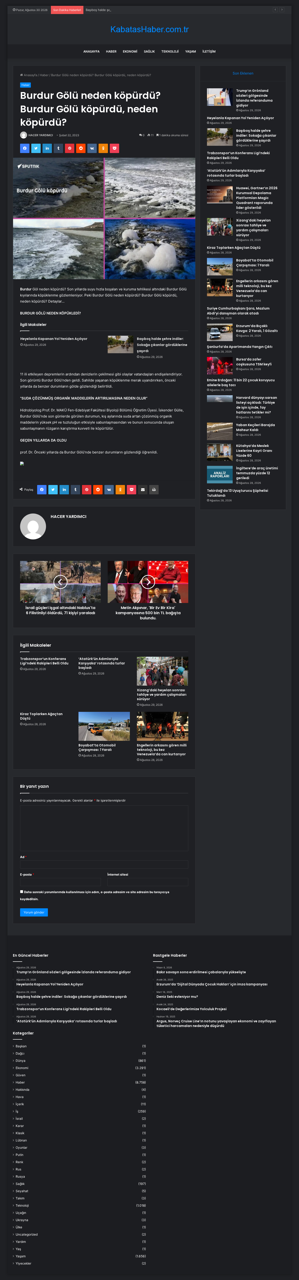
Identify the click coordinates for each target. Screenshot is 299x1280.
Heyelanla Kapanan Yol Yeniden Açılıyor (53, 338)
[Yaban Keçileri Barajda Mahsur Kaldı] (220, 431)
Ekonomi (130, 51)
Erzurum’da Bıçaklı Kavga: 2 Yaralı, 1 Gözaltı (257, 328)
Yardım (21, 1242)
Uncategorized (27, 1234)
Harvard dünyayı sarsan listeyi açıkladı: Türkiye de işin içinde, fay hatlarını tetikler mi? (256, 405)
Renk (19, 1162)
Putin (19, 1155)
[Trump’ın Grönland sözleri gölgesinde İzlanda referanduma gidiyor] (220, 97)
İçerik (20, 1104)
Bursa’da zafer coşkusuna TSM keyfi (254, 362)
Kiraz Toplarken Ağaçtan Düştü (41, 716)
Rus (18, 1169)
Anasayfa (91, 51)
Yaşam (190, 51)
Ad (23, 857)
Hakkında (22, 1089)
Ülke (19, 1227)
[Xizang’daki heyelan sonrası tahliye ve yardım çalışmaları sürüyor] (162, 671)
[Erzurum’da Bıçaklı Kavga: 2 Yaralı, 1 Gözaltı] (220, 332)
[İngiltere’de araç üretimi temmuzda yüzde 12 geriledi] (220, 474)
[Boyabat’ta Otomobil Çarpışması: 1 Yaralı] (104, 726)
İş (17, 1111)
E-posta (27, 874)
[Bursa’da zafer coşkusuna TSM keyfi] (220, 365)
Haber (111, 51)
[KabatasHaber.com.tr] (149, 29)
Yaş (18, 1249)
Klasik (20, 1133)
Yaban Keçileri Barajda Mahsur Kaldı (255, 427)
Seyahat (22, 1191)
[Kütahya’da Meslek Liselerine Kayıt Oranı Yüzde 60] (220, 452)
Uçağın (21, 1213)
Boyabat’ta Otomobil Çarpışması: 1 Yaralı (97, 747)
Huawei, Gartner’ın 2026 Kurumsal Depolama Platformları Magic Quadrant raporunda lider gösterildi (257, 198)
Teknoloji (170, 51)
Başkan (21, 1046)
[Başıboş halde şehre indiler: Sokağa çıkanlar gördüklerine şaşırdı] (120, 344)
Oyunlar (21, 1147)
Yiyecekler (23, 1263)
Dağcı (20, 1053)
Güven (20, 1075)
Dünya (20, 1061)
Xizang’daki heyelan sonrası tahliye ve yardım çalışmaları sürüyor (161, 694)
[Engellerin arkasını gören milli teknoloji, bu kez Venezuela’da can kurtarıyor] (162, 726)
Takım (20, 1198)
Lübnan (21, 1140)
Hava (20, 1097)
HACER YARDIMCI (40, 135)
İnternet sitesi (117, 874)
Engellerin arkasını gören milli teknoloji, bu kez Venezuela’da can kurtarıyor (162, 749)
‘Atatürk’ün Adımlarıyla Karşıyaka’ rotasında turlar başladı (101, 663)
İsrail (19, 1118)
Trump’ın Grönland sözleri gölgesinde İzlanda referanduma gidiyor (254, 98)
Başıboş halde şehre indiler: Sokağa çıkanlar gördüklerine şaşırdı (132, 10)
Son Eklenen (243, 73)
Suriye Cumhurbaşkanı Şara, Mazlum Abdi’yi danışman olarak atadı (238, 311)
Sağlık (149, 51)
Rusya (20, 1176)
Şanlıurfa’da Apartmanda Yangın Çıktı (239, 346)
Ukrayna (22, 1220)
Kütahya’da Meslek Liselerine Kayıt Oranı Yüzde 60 (254, 450)
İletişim (209, 51)
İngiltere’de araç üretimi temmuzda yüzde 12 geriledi (257, 473)
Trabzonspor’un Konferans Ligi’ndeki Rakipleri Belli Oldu (44, 661)
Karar (20, 1126)
